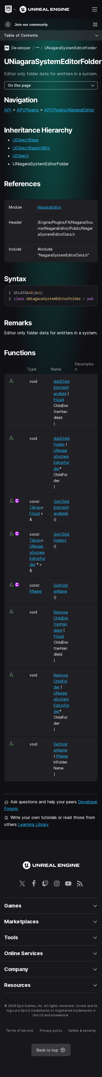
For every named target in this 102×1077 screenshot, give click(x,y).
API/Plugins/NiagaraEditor (69, 109)
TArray (35, 507)
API (7, 109)
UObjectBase (25, 139)
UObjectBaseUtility (31, 148)
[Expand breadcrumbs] (37, 48)
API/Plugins (28, 109)
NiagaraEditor (49, 207)
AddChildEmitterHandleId (61, 387)
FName (36, 591)
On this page (19, 85)
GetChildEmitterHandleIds (61, 507)
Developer (21, 48)
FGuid (59, 399)
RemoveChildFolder (61, 681)
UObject (21, 155)
